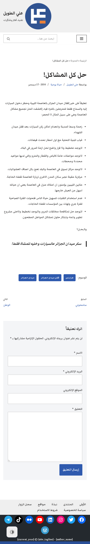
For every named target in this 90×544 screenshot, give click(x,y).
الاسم (78, 353)
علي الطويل (72, 84)
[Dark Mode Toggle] (12, 531)
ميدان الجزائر (27, 277)
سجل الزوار (25, 504)
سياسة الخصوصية (75, 510)
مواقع (41, 504)
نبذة (54, 504)
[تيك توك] (19, 520)
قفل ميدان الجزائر (50, 277)
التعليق (77, 409)
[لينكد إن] (50, 520)
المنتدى (68, 504)
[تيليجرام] (8, 520)
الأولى (82, 504)
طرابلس (69, 277)
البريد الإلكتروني (72, 371)
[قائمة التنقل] (81, 38)
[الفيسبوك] (82, 520)
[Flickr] (29, 520)
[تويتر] (71, 520)
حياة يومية (56, 84)
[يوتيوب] (40, 520)
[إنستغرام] (61, 520)
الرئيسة (83, 61)
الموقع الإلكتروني (72, 390)
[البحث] (8, 38)
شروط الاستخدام (47, 510)
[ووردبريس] (45, 530)
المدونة (74, 61)
